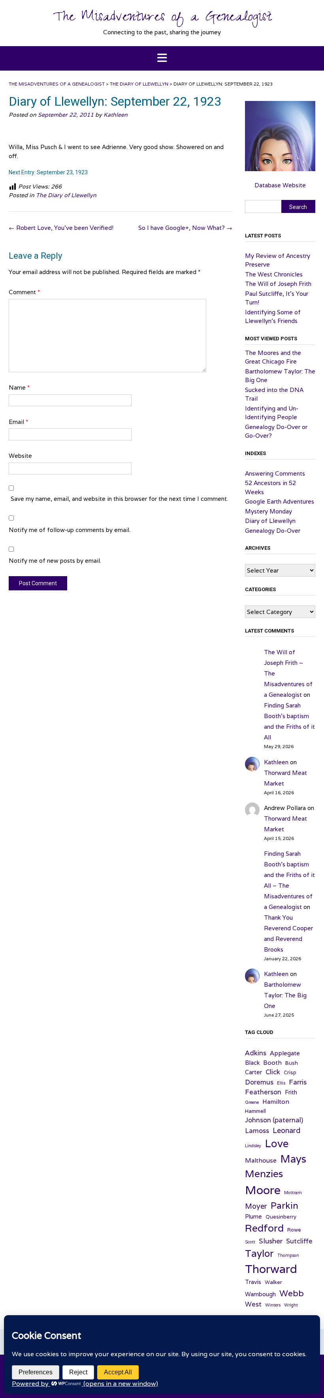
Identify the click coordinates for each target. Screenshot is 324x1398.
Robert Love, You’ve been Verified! (61, 227)
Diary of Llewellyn (270, 520)
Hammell (255, 1111)
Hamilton (275, 1101)
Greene (252, 1102)
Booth (272, 1062)
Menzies (264, 1173)
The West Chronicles (274, 274)
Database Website (280, 185)
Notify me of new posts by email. (55, 560)
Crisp (290, 1072)
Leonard (286, 1130)
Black (252, 1062)
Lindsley (253, 1145)
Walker (273, 1282)
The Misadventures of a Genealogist (162, 18)
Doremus (259, 1082)
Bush (291, 1063)
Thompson (288, 1255)
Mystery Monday (268, 511)
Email (18, 422)
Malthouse (261, 1160)
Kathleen (116, 114)
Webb (291, 1293)
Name (19, 387)
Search (298, 207)
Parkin (284, 1205)
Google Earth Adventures (279, 501)
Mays (293, 1158)
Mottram (293, 1192)
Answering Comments (275, 473)
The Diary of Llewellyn (66, 195)
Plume (253, 1216)
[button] (162, 58)
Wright (291, 1305)
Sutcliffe (299, 1241)
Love (277, 1143)
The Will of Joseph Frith (278, 283)
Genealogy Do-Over (272, 530)
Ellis (281, 1083)
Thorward (271, 1268)
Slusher (271, 1240)
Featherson (263, 1092)
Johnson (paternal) (274, 1120)
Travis (253, 1282)
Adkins (255, 1053)
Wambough (260, 1294)
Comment (24, 292)
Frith (291, 1092)
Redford (264, 1228)
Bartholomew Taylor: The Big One (285, 995)
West (253, 1304)
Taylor (259, 1253)
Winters (273, 1305)
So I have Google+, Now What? (185, 227)
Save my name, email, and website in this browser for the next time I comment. (119, 498)
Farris (298, 1081)
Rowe (294, 1229)
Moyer (256, 1206)
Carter (253, 1072)
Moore (263, 1189)
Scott (250, 1242)
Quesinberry (281, 1216)
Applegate (285, 1053)
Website (20, 455)
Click (273, 1072)
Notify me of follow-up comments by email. (69, 530)
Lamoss (257, 1130)
